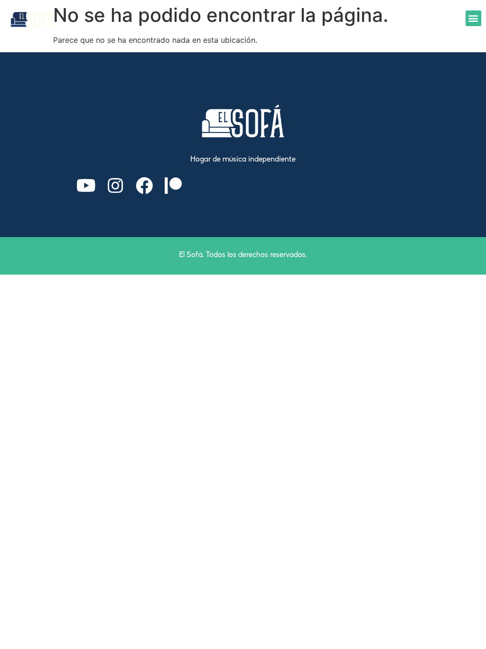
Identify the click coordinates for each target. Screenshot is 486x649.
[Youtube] (86, 185)
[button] (473, 18)
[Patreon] (173, 185)
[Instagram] (115, 185)
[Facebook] (144, 185)
